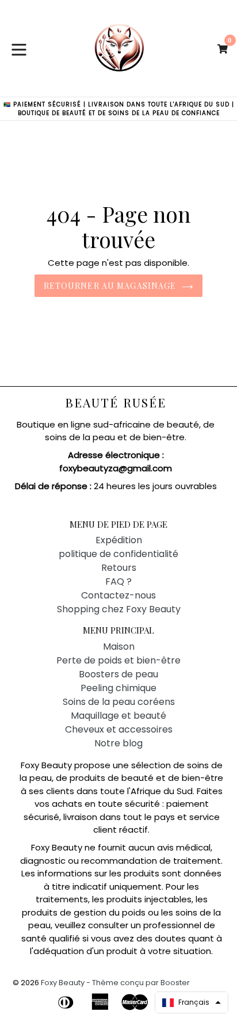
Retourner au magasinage (110, 285)
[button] (191, 1002)
